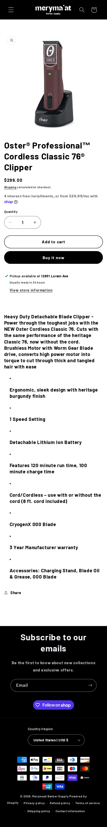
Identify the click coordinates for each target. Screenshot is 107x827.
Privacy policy (34, 803)
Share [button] (15, 592)
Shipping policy (38, 811)
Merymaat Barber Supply (50, 796)
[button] (11, 10)
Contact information (70, 811)
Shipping (10, 187)
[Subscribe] (90, 685)
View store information (31, 290)
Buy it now (53, 257)
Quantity (11, 211)
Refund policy (60, 803)
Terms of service (87, 803)
